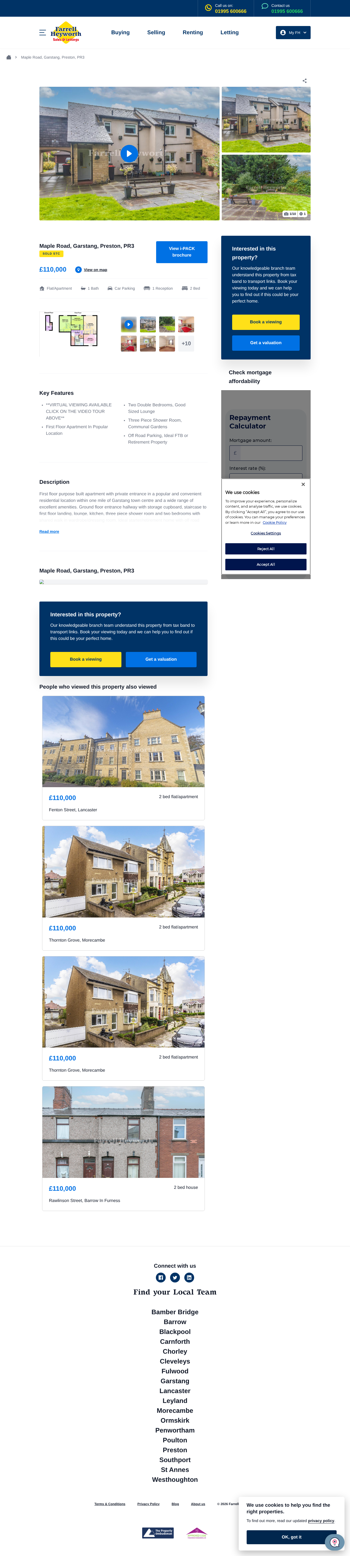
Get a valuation (161, 659)
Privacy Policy (148, 1504)
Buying (120, 33)
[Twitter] (175, 1277)
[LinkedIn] (189, 1277)
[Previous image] (47, 153)
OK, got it (291, 1537)
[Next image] (303, 153)
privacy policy (321, 1521)
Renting (193, 33)
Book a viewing (86, 659)
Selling (156, 33)
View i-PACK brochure (182, 252)
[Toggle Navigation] (42, 32)
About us (198, 1504)
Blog (175, 1504)
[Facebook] (161, 1277)
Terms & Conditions (109, 1504)
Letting (230, 33)
